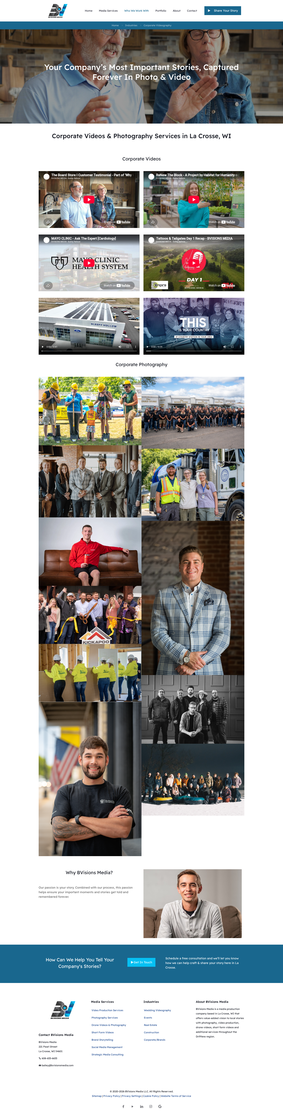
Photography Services (105, 1017)
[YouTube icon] (132, 1106)
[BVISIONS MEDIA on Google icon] (160, 1106)
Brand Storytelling (102, 1039)
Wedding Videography (157, 1010)
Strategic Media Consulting (107, 1054)
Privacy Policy (111, 1096)
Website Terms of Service (176, 1096)
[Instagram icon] (151, 1106)
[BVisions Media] (58, 10)
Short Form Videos (103, 1032)
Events (148, 1017)
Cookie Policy (151, 1096)
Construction (151, 1032)
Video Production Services (107, 1010)
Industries (131, 25)
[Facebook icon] (123, 1106)
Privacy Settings (131, 1096)
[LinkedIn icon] (142, 1106)
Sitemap (97, 1096)
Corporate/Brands (154, 1039)
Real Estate (150, 1025)
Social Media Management (107, 1047)
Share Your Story (225, 10)
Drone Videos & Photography (109, 1025)
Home (115, 25)
